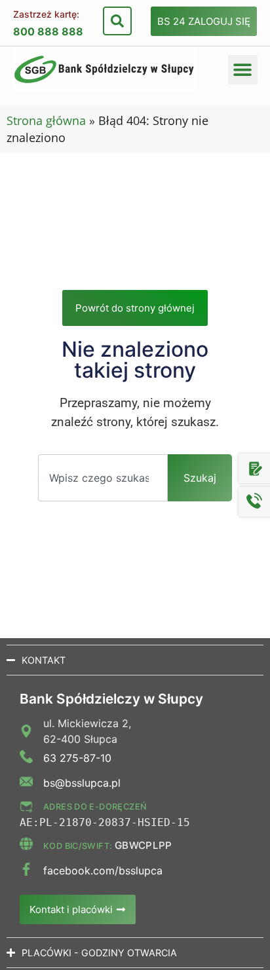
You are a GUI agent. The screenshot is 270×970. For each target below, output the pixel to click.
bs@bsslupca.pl (82, 782)
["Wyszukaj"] (117, 21)
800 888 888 (48, 31)
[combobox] (103, 477)
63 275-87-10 (77, 757)
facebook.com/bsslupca (103, 870)
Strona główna (46, 120)
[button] (243, 69)
